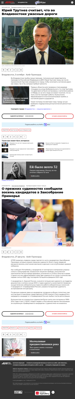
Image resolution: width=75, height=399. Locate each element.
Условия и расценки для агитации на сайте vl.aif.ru (28, 365)
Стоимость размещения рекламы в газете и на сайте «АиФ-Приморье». (46, 363)
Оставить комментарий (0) (59, 116)
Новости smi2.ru (8, 180)
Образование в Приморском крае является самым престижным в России (58, 149)
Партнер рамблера (28, 392)
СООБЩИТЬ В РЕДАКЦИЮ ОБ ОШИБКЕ (55, 365)
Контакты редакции (18, 363)
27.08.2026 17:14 (6, 185)
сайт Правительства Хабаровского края (13, 65)
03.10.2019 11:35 (6, 7)
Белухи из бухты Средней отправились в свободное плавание (57, 143)
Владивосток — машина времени (37, 109)
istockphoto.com (6, 247)
